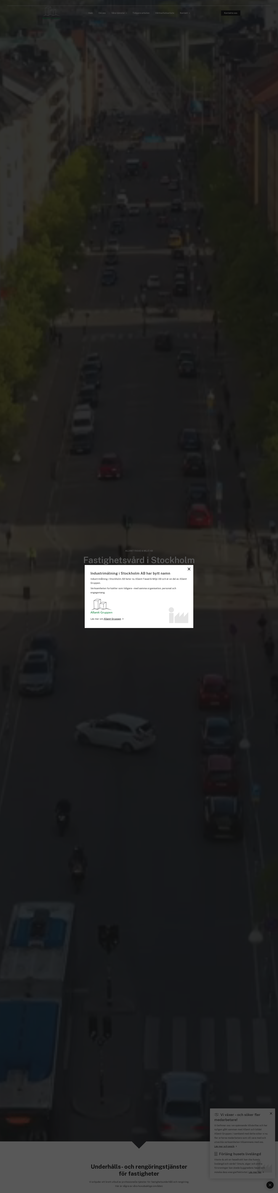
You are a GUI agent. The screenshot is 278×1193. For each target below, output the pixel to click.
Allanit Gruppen (112, 618)
